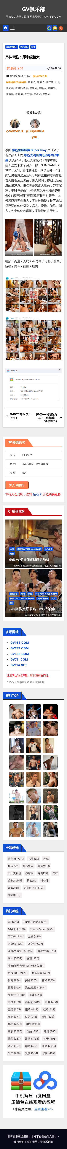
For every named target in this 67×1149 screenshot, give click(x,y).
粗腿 (14, 1016)
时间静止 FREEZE (34, 887)
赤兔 (46, 858)
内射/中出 (47, 951)
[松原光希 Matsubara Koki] (50, 728)
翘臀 (48, 1016)
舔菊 (20, 93)
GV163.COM (19, 642)
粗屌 (34, 87)
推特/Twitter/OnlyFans (29, 549)
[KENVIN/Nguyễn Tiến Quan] (33, 711)
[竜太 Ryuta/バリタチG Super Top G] (33, 745)
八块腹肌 (33, 858)
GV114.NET (18, 665)
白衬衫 (33, 1002)
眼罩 (31, 1009)
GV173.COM (19, 648)
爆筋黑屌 (23, 87)
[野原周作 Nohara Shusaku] (16, 829)
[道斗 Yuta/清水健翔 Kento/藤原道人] (33, 779)
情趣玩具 (41, 972)
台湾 (12, 549)
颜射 (31, 1045)
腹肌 (11, 93)
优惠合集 (13, 594)
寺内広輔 (43, 873)
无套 (11, 87)
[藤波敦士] (33, 829)
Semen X (41, 75)
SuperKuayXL (17, 81)
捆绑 (31, 980)
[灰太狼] (50, 829)
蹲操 (29, 93)
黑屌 (47, 93)
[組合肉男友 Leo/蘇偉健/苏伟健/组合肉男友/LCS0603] (33, 728)
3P (13, 921)
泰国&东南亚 (11, 47)
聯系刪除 (48, 1141)
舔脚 (50, 1031)
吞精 (33, 958)
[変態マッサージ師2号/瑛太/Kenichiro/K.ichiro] (50, 745)
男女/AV (31, 880)
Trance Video (42, 929)
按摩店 (29, 873)
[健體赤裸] (16, 796)
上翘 (34, 936)
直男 (14, 1009)
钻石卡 (37, 494)
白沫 (14, 1002)
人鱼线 (15, 943)
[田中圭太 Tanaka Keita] (50, 779)
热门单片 (24, 47)
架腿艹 (16, 994)
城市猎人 (28, 865)
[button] (60, 28)
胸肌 (52, 87)
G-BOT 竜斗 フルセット (20, 416)
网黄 (33, 47)
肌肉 (43, 87)
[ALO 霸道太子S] (50, 762)
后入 (42, 81)
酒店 (38, 93)
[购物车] (55, 28)
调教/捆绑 (13, 887)
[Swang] (50, 711)
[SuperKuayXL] (35, 123)
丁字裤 (15, 936)
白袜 (51, 1002)
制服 (30, 594)
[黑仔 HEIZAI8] (16, 779)
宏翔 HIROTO (16, 858)
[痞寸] (33, 762)
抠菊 (14, 980)
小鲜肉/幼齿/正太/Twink (26, 965)
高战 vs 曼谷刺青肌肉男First (29, 559)
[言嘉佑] (16, 745)
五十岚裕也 (14, 873)
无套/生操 (35, 987)
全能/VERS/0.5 (20, 951)
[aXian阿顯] (50, 796)
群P (11, 603)
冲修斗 (45, 880)
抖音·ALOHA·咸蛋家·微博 (46, 594)
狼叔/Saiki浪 (15, 880)
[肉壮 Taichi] (50, 813)
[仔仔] (16, 813)
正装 (35, 994)
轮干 (50, 1038)
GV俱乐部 (33, 9)
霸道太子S (44, 865)
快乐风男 (13, 865)
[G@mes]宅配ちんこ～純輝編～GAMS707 (46, 418)
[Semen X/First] (15, 123)
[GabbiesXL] (33, 796)
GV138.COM (19, 654)
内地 (23, 594)
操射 (14, 987)
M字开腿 (17, 929)
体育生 (35, 943)
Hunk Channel (35, 921)
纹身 (31, 1016)
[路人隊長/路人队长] (33, 813)
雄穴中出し (14, 895)
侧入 (33, 81)
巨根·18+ (54, 81)
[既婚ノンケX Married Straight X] (16, 762)
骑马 (49, 1045)
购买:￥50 (16, 68)
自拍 (33, 1031)
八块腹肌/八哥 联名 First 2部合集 (32, 609)
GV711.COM (19, 659)
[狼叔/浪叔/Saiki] (16, 728)
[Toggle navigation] (12, 28)
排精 (48, 980)
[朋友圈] (49, 28)
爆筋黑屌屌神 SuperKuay (29, 150)
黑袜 (55, 873)
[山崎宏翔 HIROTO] (16, 711)
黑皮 (31, 1053)
